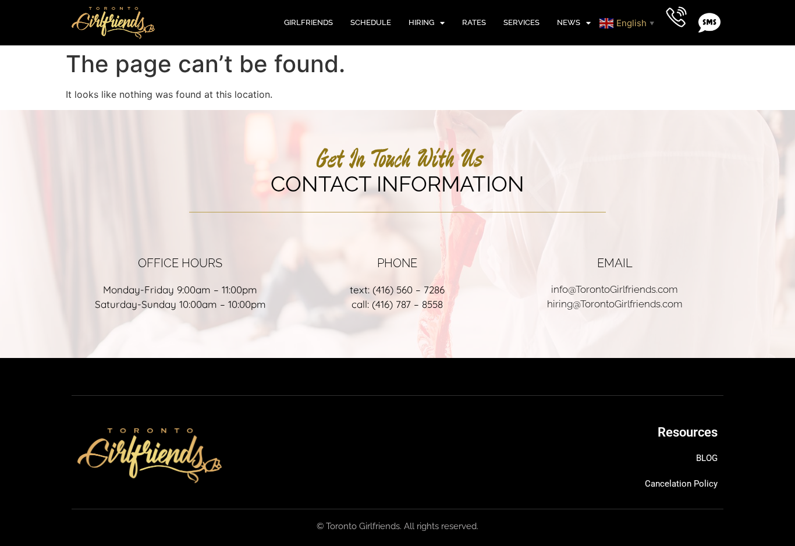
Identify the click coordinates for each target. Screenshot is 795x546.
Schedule (370, 22)
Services (521, 22)
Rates (474, 22)
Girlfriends (308, 22)
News (568, 22)
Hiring (421, 22)
